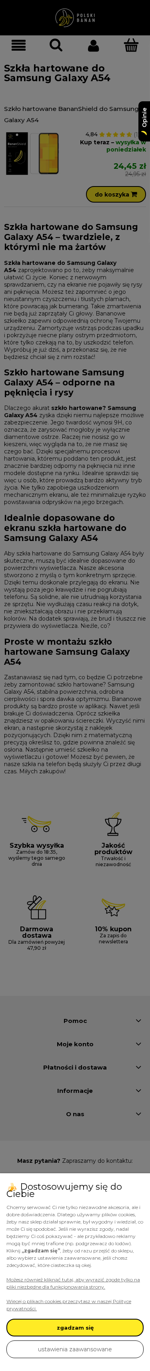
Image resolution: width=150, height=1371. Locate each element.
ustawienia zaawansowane (75, 1349)
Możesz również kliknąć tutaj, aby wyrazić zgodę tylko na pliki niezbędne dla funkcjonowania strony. (73, 1283)
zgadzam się (75, 1327)
